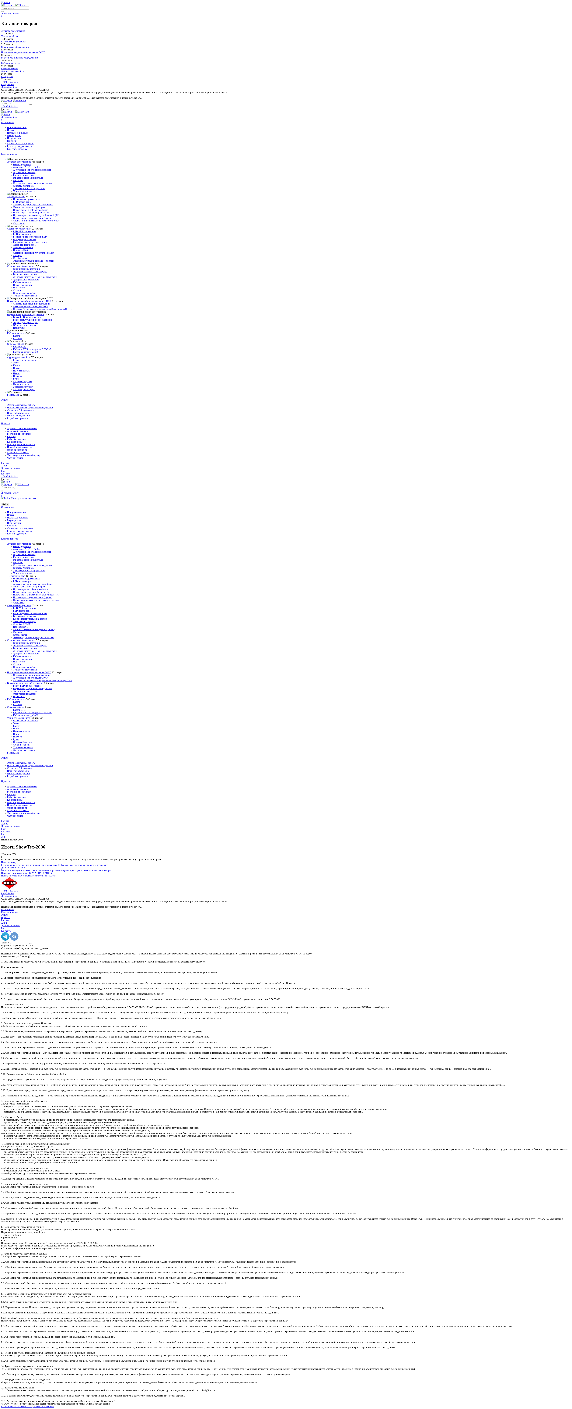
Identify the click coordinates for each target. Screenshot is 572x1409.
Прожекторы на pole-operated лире (30, 210)
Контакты (6, 473)
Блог (3, 471)
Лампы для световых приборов (29, 207)
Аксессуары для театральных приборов (33, 204)
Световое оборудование (19, 228)
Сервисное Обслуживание (20, 410)
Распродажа (13, 395)
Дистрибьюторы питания (26, 279)
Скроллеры (19, 223)
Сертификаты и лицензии (20, 143)
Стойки (17, 290)
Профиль (17, 376)
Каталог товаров (9, 154)
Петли (16, 373)
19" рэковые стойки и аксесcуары (30, 271)
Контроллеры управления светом (30, 242)
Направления (14, 138)
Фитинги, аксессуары (24, 389)
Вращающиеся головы (24, 239)
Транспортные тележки (25, 295)
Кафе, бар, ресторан (17, 439)
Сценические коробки (24, 293)
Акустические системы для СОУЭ (30, 306)
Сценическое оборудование (21, 266)
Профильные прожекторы (26, 199)
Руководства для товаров (19, 146)
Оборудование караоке (24, 325)
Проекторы (19, 328)
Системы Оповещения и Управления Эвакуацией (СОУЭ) (42, 309)
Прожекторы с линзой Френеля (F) (31, 212)
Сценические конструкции (27, 269)
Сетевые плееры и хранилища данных (32, 183)
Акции (4, 465)
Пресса (10, 130)
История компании (17, 127)
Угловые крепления (23, 386)
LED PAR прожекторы (24, 231)
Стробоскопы (20, 258)
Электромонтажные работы (21, 405)
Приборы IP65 (20, 250)
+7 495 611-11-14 (9, 106)
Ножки (16, 368)
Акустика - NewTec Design (26, 167)
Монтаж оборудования (18, 415)
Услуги (4, 400)
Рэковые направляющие (25, 360)
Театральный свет (16, 196)
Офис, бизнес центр (17, 450)
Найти (5, 504)
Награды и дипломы (17, 133)
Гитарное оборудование (25, 274)
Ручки (16, 378)
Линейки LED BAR (23, 247)
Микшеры (18, 180)
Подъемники (19, 287)
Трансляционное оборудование (29, 188)
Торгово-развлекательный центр (23, 455)
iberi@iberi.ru (7, 84)
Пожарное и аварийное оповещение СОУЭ (29, 301)
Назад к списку (9, 862)
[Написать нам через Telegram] (8, 5)
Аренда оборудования (18, 431)
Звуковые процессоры (24, 172)
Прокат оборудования (18, 413)
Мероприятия (14, 135)
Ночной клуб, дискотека (19, 447)
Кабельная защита (22, 282)
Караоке (11, 436)
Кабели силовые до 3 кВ (25, 352)
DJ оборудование (22, 164)
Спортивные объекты (18, 452)
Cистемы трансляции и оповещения (31, 303)
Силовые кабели (15, 344)
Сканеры (17, 255)
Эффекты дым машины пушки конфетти (33, 261)
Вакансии (12, 141)
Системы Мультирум (23, 186)
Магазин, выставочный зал (21, 444)
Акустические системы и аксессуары (32, 169)
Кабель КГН (19, 346)
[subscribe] (30, 104)
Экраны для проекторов (25, 322)
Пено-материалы (21, 370)
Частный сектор (15, 458)
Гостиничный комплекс (19, 434)
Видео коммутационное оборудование (32, 320)
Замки (16, 362)
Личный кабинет (9, 13)
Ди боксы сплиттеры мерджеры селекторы (35, 277)
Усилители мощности (24, 191)
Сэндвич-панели (21, 384)
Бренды (5, 463)
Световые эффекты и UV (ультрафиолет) (34, 253)
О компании (7, 122)
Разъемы (17, 338)
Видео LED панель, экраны (27, 317)
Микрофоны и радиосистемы (28, 178)
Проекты (5, 423)
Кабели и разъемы (16, 333)
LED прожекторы (22, 202)
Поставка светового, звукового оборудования (30, 407)
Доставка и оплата (10, 468)
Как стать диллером (17, 149)
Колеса (16, 365)
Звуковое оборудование (19, 161)
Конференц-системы (23, 175)
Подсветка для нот (22, 285)
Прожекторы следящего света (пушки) (32, 218)
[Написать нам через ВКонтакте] (22, 5)
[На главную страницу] (5, 2)
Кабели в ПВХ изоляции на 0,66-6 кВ (32, 349)
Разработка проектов (17, 418)
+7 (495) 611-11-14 (10, 82)
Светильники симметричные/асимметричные (36, 220)
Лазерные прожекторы (24, 244)
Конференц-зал (14, 442)
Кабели (17, 336)
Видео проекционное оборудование (25, 314)
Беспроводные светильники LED (30, 236)
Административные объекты (22, 428)
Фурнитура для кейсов (18, 357)
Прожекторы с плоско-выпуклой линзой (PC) (36, 215)
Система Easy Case (22, 381)
